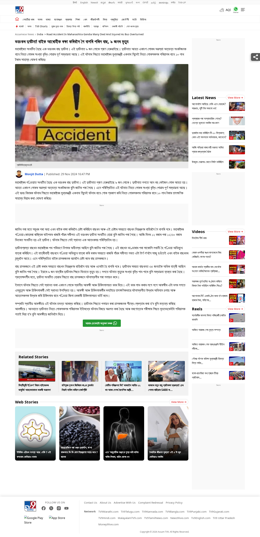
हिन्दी (75, 2)
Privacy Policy (174, 502)
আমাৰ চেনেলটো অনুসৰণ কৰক (99, 323)
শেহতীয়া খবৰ (28, 19)
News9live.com (179, 518)
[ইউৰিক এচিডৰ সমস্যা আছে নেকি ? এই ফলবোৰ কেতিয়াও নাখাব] (35, 408)
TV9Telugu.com (130, 511)
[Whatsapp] (234, 10)
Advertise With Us (124, 502)
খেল (85, 19)
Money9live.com (108, 524)
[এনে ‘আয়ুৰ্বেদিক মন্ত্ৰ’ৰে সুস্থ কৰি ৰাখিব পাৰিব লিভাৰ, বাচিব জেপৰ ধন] (123, 408)
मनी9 (173, 2)
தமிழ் (153, 2)
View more (177, 402)
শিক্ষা (78, 19)
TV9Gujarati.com (219, 511)
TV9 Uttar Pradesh (224, 518)
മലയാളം (163, 2)
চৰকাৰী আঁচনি (117, 26)
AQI (228, 10)
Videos (198, 231)
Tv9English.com (200, 518)
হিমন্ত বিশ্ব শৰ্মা (73, 26)
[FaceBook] (44, 508)
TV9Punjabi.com (197, 511)
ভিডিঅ (143, 19)
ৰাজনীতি (86, 26)
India (40, 34)
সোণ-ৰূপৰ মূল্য (132, 26)
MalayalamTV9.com (130, 518)
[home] (17, 19)
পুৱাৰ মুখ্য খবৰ (57, 26)
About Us (105, 502)
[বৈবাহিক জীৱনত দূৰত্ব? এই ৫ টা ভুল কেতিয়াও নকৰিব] (168, 408)
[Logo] (19, 10)
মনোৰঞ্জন (58, 19)
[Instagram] (59, 508)
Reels (197, 308)
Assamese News (24, 34)
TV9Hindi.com (106, 518)
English (84, 2)
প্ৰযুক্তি (114, 19)
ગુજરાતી (129, 2)
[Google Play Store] (34, 520)
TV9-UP (182, 2)
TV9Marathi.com (108, 511)
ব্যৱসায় (68, 19)
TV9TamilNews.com (156, 518)
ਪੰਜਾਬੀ (145, 2)
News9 (94, 2)
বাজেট (21, 26)
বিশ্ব (105, 19)
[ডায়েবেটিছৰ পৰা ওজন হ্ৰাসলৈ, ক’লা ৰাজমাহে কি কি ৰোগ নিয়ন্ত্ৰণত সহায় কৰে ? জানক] (79, 408)
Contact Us (90, 502)
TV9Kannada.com (152, 511)
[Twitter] (51, 508)
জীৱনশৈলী (95, 19)
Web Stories (26, 401)
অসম (40, 19)
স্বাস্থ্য (96, 26)
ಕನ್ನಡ (103, 2)
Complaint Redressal (150, 502)
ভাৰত (48, 19)
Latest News (204, 97)
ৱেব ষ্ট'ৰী (125, 19)
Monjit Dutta (34, 174)
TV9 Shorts (41, 26)
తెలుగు (111, 2)
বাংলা (138, 2)
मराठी (120, 2)
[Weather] (223, 10)
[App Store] (59, 520)
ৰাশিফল (105, 26)
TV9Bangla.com (174, 511)
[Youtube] (66, 508)
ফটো (134, 19)
